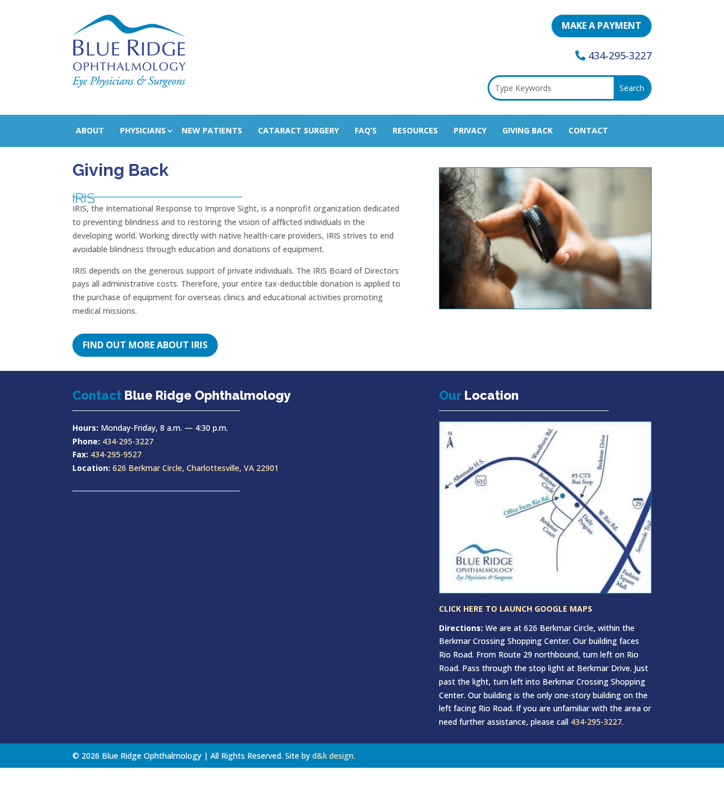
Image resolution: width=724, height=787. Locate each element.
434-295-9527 (115, 454)
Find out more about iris (145, 345)
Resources (415, 130)
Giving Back (527, 130)
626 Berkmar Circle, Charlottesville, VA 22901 (196, 467)
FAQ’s (366, 130)
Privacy (470, 130)
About (90, 130)
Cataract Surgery (298, 130)
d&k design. (333, 755)
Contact (588, 130)
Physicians (143, 130)
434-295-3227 (620, 55)
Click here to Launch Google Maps (515, 608)
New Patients (212, 130)
